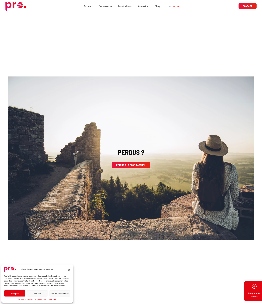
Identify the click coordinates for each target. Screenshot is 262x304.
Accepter (15, 293)
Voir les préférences (60, 293)
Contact (247, 6)
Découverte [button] (105, 6)
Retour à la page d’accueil (131, 165)
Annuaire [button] (143, 6)
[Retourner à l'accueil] (16, 6)
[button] (69, 269)
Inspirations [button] (125, 6)
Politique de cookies (25, 299)
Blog (157, 6)
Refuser (37, 293)
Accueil (88, 6)
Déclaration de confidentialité (45, 299)
